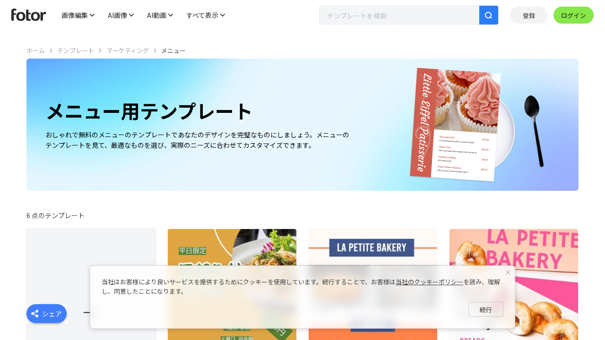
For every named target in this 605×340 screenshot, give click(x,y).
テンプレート (75, 50)
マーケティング (127, 50)
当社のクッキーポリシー (429, 281)
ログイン (573, 15)
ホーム (35, 50)
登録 (529, 15)
